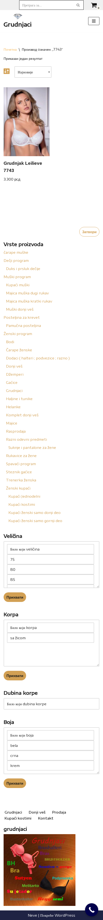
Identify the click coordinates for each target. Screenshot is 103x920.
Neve (32, 915)
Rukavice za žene (21, 455)
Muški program (17, 277)
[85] (50, 579)
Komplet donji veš (22, 415)
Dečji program (16, 260)
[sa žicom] (50, 638)
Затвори (89, 232)
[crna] (50, 755)
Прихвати (14, 597)
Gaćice (11, 382)
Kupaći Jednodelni (24, 496)
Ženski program (18, 333)
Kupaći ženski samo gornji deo (35, 520)
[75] (50, 559)
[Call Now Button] (91, 909)
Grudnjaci (14, 390)
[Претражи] (78, 5)
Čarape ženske (19, 350)
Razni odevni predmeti (26, 439)
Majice (11, 423)
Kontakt (45, 818)
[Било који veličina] (50, 549)
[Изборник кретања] (93, 21)
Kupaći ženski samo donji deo (34, 512)
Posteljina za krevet (22, 317)
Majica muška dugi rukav (27, 293)
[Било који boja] (50, 735)
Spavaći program (21, 464)
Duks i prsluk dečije (23, 268)
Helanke (13, 407)
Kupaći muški (17, 285)
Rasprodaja (16, 431)
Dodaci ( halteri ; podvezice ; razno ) (38, 358)
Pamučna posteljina (23, 325)
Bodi (10, 342)
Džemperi (14, 374)
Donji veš (14, 366)
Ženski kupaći (18, 488)
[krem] (50, 765)
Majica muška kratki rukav (29, 301)
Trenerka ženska (21, 480)
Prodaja (59, 812)
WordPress (65, 915)
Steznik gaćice (19, 472)
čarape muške (16, 252)
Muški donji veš (20, 309)
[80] (50, 569)
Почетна (10, 49)
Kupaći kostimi (21, 504)
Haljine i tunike (19, 399)
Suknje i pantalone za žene (32, 447)
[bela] (50, 745)
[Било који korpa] (50, 628)
